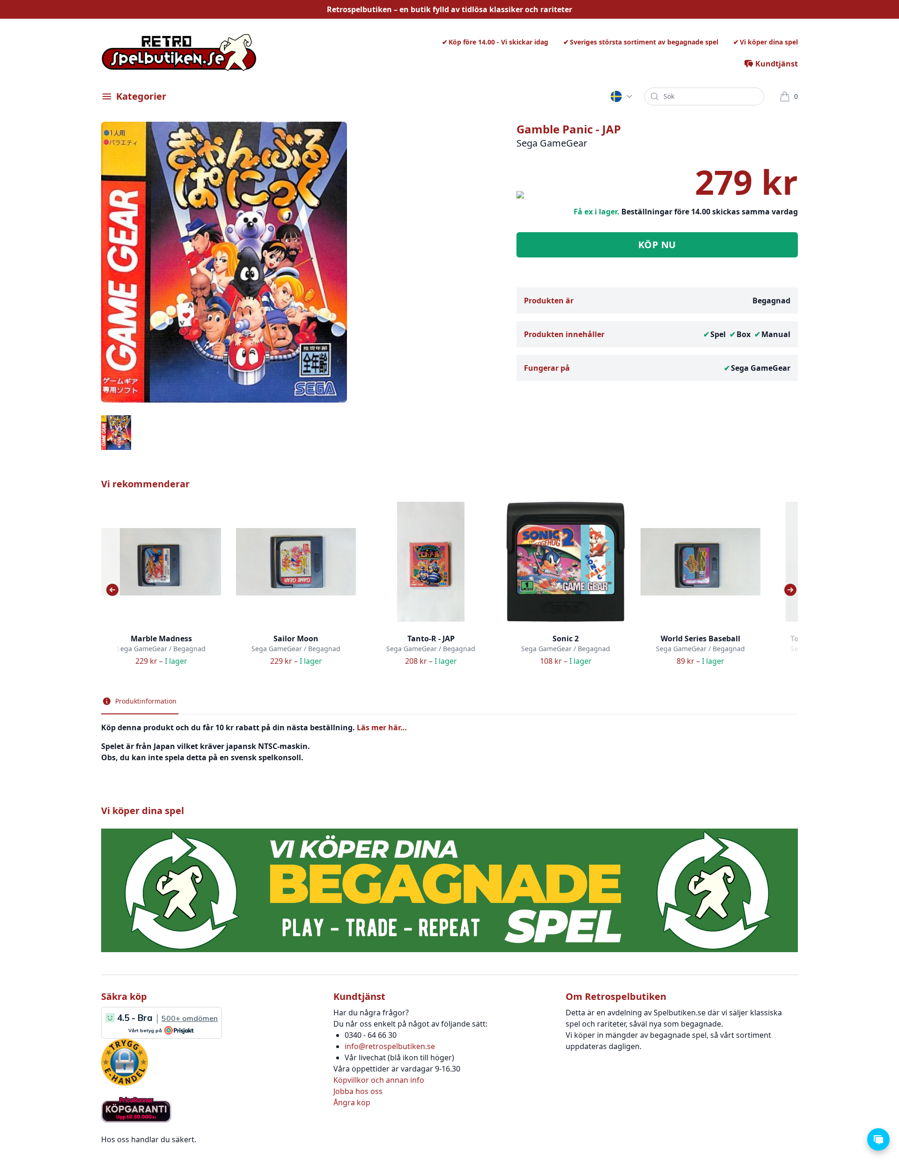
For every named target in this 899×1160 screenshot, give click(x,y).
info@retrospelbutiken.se (390, 1046)
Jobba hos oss (358, 1091)
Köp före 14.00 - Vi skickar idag (498, 41)
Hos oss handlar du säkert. (148, 1139)
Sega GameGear (760, 368)
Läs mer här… (382, 727)
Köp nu (657, 244)
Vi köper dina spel (769, 41)
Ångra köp (351, 1102)
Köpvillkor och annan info (378, 1080)
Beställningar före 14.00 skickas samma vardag (709, 211)
